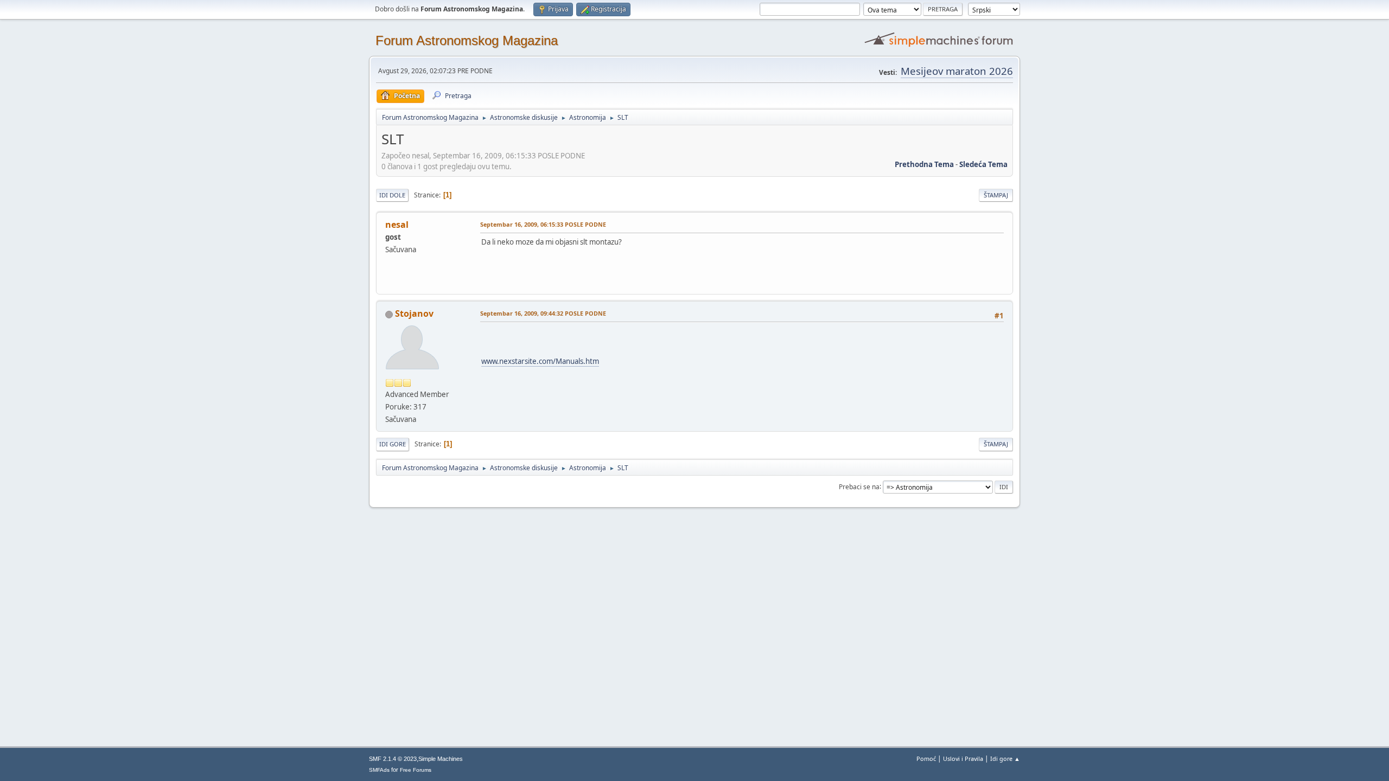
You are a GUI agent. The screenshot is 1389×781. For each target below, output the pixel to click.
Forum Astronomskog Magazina (466, 40)
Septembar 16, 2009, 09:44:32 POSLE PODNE (543, 313)
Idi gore (392, 444)
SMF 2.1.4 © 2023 (393, 759)
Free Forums (415, 770)
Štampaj (996, 195)
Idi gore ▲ (1005, 758)
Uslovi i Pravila (963, 758)
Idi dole (392, 195)
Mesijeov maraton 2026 (957, 71)
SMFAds (379, 770)
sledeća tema (983, 164)
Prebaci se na (859, 486)
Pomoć (926, 758)
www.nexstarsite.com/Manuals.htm (540, 361)
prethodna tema (924, 164)
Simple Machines (440, 759)
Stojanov (414, 313)
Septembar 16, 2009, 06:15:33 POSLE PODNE (543, 224)
